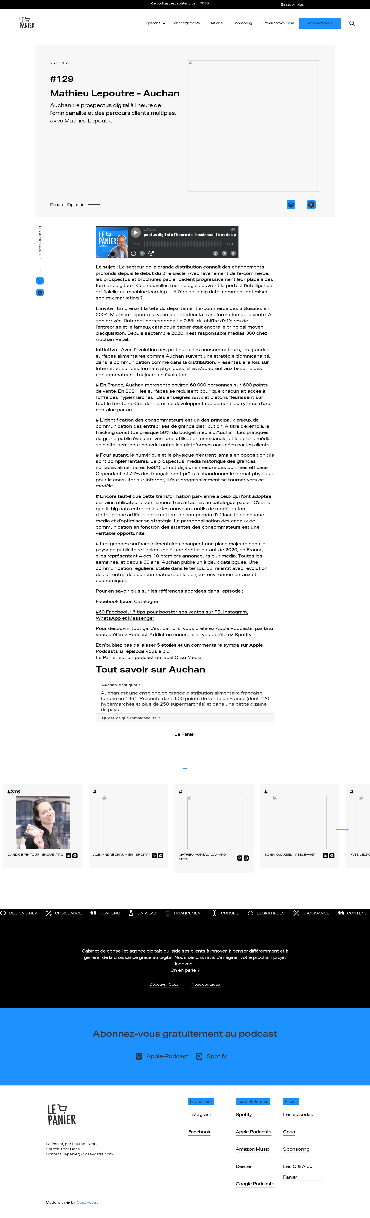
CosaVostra (88, 1202)
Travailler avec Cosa (278, 23)
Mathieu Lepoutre (131, 314)
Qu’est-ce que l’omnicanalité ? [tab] (131, 718)
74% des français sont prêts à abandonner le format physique (201, 473)
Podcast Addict (146, 634)
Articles (216, 23)
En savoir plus (292, 4)
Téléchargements (186, 23)
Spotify (243, 634)
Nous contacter (206, 984)
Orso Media (188, 657)
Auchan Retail (112, 339)
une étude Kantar (180, 549)
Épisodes (153, 23)
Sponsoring (242, 23)
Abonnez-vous (320, 23)
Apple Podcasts (234, 628)
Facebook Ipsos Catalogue (127, 601)
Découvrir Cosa (164, 984)
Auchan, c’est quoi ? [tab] (121, 685)
